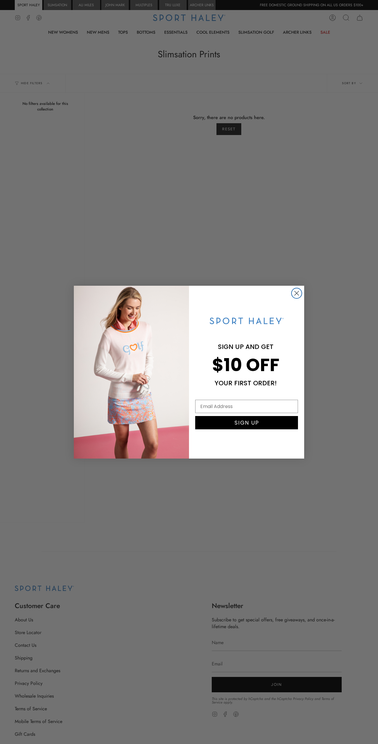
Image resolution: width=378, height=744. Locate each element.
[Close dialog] (296, 293)
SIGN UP (246, 422)
